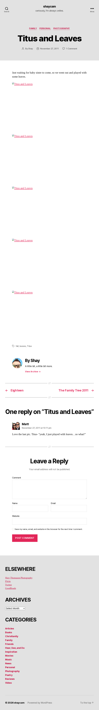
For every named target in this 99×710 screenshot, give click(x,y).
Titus (29, 346)
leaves (23, 346)
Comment (16, 478)
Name (15, 503)
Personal (45, 28)
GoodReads (10, 588)
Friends (9, 644)
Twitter (8, 584)
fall (17, 346)
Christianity (11, 636)
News (8, 663)
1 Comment (71, 48)
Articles (9, 628)
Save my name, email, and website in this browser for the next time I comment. (48, 529)
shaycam (49, 6)
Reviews (10, 679)
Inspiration (11, 651)
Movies (9, 655)
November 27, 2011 (49, 48)
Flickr (8, 581)
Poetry (9, 675)
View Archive (32, 371)
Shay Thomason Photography (18, 577)
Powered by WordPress (39, 702)
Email (53, 503)
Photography (61, 28)
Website (15, 516)
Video (8, 682)
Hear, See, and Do (14, 648)
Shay (30, 48)
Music (8, 659)
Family (33, 28)
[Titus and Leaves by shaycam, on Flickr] (49, 106)
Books (8, 632)
